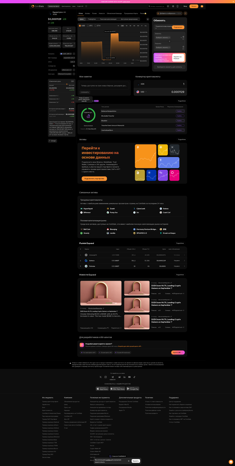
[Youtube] (129, 378)
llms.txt (92, 445)
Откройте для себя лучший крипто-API (129, 346)
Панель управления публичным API (75, 422)
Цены (66, 404)
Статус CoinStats (174, 422)
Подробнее (182, 101)
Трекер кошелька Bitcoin (50, 448)
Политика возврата (151, 413)
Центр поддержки (175, 401)
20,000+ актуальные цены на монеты (102, 434)
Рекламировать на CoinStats (73, 413)
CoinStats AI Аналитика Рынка (51, 413)
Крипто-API (177, 352)
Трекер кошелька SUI (49, 451)
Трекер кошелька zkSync (50, 425)
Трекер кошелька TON (49, 442)
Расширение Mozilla (125, 407)
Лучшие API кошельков (123, 352)
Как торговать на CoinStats (177, 413)
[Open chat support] (231, 462)
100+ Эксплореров (96, 437)
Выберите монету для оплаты (169, 67)
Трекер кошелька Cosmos (50, 434)
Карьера (67, 410)
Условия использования (152, 404)
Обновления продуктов (71, 401)
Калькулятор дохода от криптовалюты (102, 401)
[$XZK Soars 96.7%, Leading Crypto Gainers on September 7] (100, 293)
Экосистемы (46, 457)
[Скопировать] (71, 53)
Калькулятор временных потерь (100, 407)
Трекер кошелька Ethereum (51, 437)
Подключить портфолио (94, 179)
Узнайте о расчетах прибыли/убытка (181, 410)
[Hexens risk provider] (88, 129)
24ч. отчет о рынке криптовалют (100, 425)
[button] (71, 53)
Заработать (46, 404)
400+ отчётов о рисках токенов (100, 439)
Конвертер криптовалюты (98, 410)
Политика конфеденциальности (155, 407)
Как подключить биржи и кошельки (180, 404)
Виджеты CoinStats (96, 422)
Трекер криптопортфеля (50, 401)
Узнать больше (88, 125)
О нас (66, 428)
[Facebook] (134, 378)
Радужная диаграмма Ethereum (100, 416)
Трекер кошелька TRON (50, 445)
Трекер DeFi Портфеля (49, 419)
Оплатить (158, 33)
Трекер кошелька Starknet (50, 422)
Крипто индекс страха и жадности (101, 419)
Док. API (66, 419)
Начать (193, 6)
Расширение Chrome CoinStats (128, 401)
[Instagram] (105, 378)
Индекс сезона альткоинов (99, 431)
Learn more (126, 1)
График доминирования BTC (99, 428)
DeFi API (92, 457)
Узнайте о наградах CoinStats (178, 416)
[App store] (102, 389)
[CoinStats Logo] (38, 6)
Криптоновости (47, 410)
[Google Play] (132, 389)
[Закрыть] (232, 1)
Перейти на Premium (177, 57)
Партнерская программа (50, 416)
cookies (108, 460)
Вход (185, 6)
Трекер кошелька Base (49, 439)
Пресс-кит (67, 407)
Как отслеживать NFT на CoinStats (180, 419)
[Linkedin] (124, 378)
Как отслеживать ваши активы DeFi (180, 407)
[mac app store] (117, 389)
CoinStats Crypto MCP (97, 442)
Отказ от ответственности (154, 401)
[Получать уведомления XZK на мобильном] (185, 13)
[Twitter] (74, 66)
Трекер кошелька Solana (50, 431)
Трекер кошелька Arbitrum (50, 428)
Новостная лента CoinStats (72, 425)
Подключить (178, 27)
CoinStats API (68, 416)
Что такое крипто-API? (89, 352)
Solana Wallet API (95, 451)
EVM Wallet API (94, 454)
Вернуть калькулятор (97, 404)
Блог (43, 407)
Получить (158, 43)
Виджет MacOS (124, 404)
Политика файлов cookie (153, 410)
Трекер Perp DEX (47, 454)
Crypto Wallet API (95, 448)
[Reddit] (119, 378)
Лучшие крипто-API (106, 352)
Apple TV (122, 410)
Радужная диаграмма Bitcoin (99, 413)
